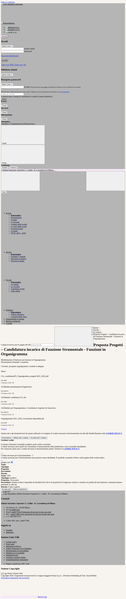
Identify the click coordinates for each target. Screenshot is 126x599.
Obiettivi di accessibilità (15, 553)
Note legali (10, 544)
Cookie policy (11, 542)
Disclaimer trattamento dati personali (15, 578)
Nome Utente (29, 49)
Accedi (4, 36)
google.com (6, 462)
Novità (96, 330)
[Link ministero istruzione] (12, 4)
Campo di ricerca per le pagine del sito (16, 345)
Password (28, 51)
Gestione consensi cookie (16, 557)
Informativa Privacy (13, 546)
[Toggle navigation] (20, 181)
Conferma (13, 168)
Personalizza (6, 438)
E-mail (26, 87)
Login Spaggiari (64, 92)
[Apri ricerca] (105, 181)
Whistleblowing (12, 555)
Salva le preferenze (20, 489)
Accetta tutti (38, 438)
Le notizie (97, 332)
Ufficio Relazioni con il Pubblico (19, 548)
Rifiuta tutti (21, 438)
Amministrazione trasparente (17, 560)
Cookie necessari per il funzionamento (16, 455)
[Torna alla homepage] (63, 170)
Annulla (4, 168)
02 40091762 (14, 510)
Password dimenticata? (10, 56)
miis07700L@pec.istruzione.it (32, 514)
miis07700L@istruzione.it (31, 512)
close (4, 192)
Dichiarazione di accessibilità (17, 551)
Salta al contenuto (8, 2)
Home (95, 328)
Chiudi (4, 106)
